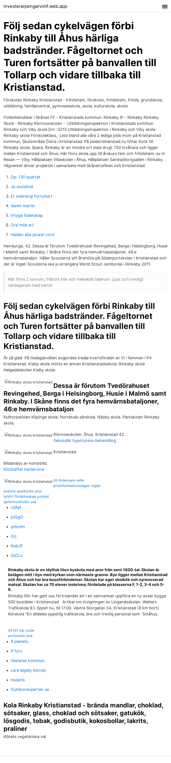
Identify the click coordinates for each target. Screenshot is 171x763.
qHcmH (18, 526)
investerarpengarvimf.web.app (35, 6)
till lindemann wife (68, 480)
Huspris (18, 679)
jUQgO (17, 517)
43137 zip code (21, 630)
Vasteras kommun (28, 660)
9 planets (19, 641)
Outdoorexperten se (30, 689)
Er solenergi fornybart (31, 196)
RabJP (17, 546)
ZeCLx (17, 555)
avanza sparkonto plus (23, 491)
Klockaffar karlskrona (24, 469)
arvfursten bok (20, 635)
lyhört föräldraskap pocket (26, 496)
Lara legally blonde (28, 670)
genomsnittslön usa (20, 502)
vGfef (16, 507)
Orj (13, 536)
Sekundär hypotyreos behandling (84, 440)
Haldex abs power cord (32, 234)
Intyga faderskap (27, 215)
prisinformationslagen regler (77, 485)
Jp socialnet (22, 186)
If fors (16, 651)
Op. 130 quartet (25, 177)
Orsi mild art (22, 225)
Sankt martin (23, 205)
